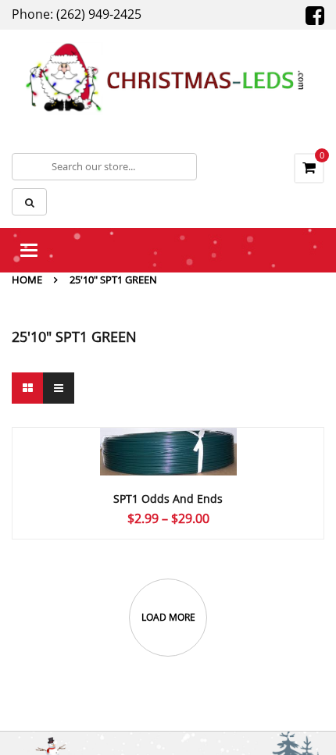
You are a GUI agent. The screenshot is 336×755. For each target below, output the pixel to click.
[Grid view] (27, 388)
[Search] (29, 201)
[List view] (58, 388)
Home (27, 279)
